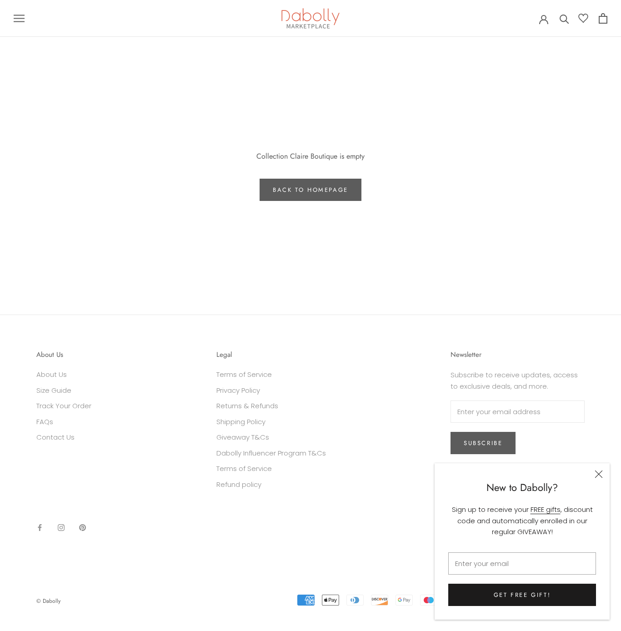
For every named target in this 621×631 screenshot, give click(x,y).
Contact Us (55, 437)
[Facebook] (39, 527)
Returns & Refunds (247, 406)
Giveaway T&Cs (242, 437)
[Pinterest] (82, 527)
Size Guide (53, 390)
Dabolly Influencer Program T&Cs (271, 453)
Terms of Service (244, 374)
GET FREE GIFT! (522, 595)
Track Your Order (63, 406)
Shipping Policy (240, 421)
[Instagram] (61, 527)
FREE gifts (546, 509)
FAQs (44, 421)
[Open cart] (603, 18)
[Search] (564, 18)
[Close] (599, 474)
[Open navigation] (19, 18)
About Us (51, 374)
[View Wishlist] (583, 20)
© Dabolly (48, 601)
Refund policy (238, 484)
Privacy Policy (238, 390)
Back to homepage (310, 189)
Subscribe (483, 443)
